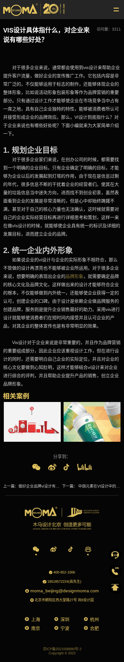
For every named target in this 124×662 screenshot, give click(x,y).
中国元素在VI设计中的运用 (100, 486)
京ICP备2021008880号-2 (62, 649)
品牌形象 (74, 276)
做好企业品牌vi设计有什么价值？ (46, 486)
